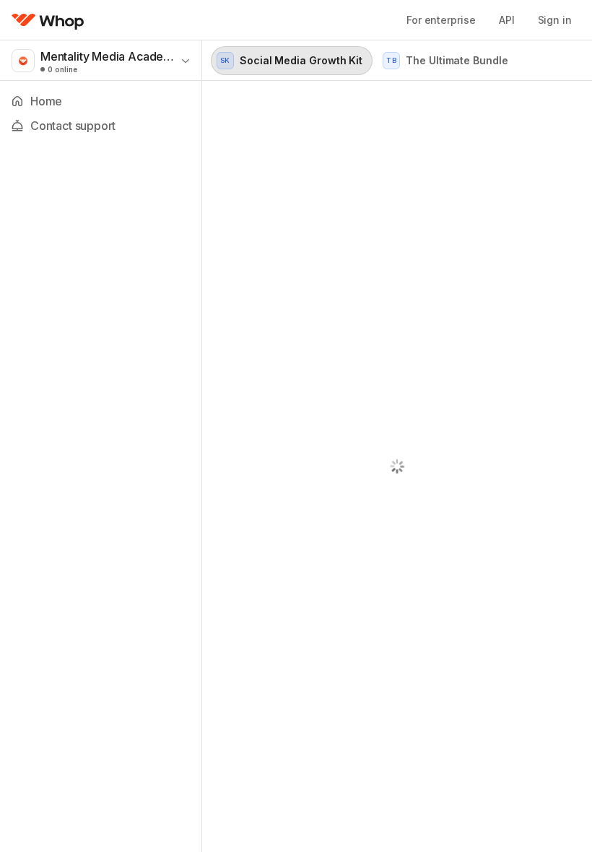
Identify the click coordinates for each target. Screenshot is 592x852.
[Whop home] (48, 20)
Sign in (555, 20)
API (507, 20)
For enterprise (441, 20)
